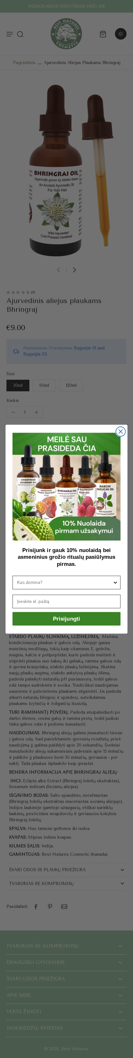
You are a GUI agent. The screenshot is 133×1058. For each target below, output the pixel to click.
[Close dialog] (120, 431)
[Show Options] (115, 582)
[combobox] (65, 582)
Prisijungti (66, 619)
